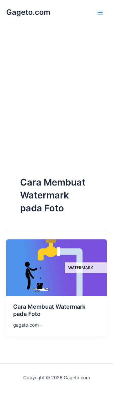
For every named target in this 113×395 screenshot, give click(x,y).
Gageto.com (28, 12)
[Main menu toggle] (100, 12)
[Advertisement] (56, 114)
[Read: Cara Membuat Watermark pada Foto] (56, 267)
